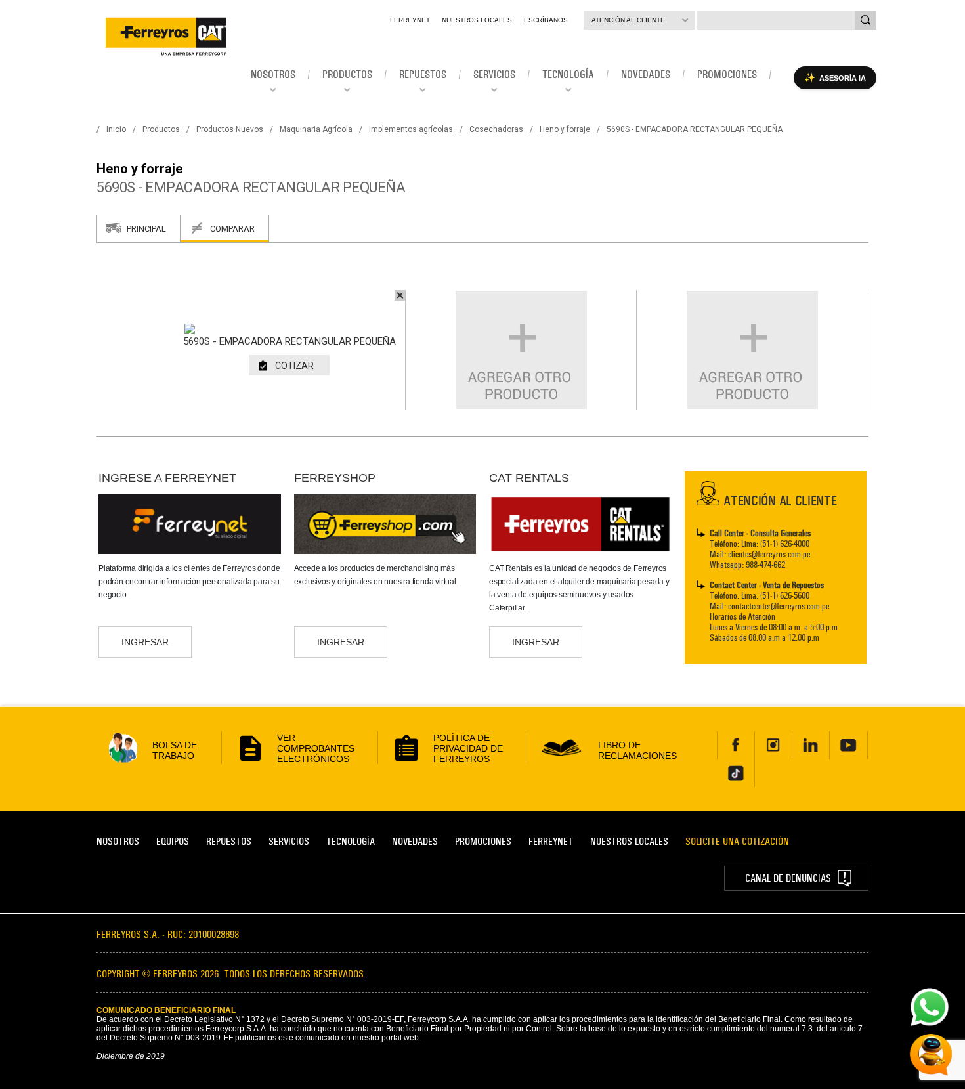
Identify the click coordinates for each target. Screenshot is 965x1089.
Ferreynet (410, 20)
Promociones (483, 841)
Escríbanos (546, 20)
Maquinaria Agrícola (317, 129)
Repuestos (228, 841)
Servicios (288, 841)
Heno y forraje (566, 129)
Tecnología (350, 841)
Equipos (172, 841)
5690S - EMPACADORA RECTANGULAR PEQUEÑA (695, 129)
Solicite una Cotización (737, 841)
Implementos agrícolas (412, 129)
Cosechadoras (497, 129)
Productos (162, 129)
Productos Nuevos (230, 129)
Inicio (116, 129)
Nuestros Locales (477, 20)
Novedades (415, 841)
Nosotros (117, 841)
